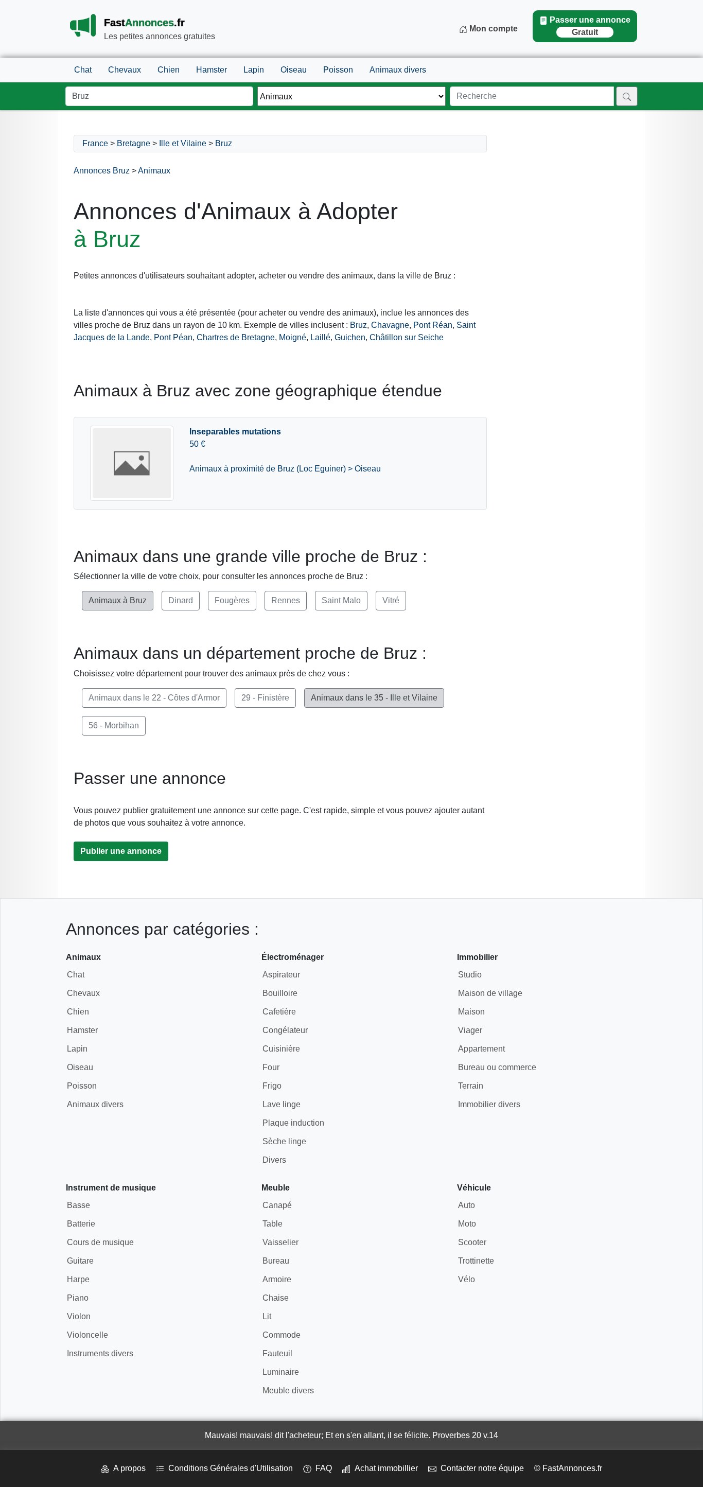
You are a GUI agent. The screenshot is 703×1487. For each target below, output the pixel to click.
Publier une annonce (121, 851)
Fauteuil (277, 1353)
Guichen (350, 337)
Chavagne (390, 325)
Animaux (154, 170)
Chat (83, 69)
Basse (78, 1205)
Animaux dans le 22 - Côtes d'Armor (154, 697)
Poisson (338, 69)
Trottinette (476, 1260)
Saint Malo (341, 600)
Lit (266, 1316)
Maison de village (490, 993)
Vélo (466, 1279)
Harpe (78, 1279)
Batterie (81, 1223)
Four (270, 1067)
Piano (78, 1297)
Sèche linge (284, 1141)
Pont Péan (173, 337)
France (95, 143)
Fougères (232, 600)
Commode (281, 1335)
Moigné (292, 337)
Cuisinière (281, 1048)
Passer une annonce (590, 26)
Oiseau (293, 69)
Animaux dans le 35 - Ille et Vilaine (374, 697)
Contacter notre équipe (480, 1468)
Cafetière (279, 1011)
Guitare (80, 1260)
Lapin (253, 69)
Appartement (481, 1048)
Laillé (320, 337)
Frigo (272, 1085)
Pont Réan (432, 325)
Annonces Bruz (102, 170)
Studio (470, 974)
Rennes (285, 600)
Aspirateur (281, 974)
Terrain (470, 1085)
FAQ (321, 1468)
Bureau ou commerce (497, 1067)
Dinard (180, 600)
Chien (168, 69)
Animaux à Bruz (118, 600)
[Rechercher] (627, 96)
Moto (467, 1223)
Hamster (211, 69)
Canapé (277, 1205)
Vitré (390, 600)
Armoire (276, 1279)
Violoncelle (87, 1335)
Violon (79, 1316)
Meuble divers (288, 1390)
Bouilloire (279, 993)
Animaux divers (398, 69)
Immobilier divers (489, 1104)
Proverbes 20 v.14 (465, 1435)
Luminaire (280, 1372)
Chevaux (124, 69)
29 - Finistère (265, 697)
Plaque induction (293, 1122)
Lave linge (281, 1104)
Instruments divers (100, 1353)
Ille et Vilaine (182, 143)
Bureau (275, 1260)
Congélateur (285, 1030)
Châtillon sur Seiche (407, 337)
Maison (471, 1011)
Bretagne (133, 143)
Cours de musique (100, 1242)
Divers (274, 1160)
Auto (466, 1205)
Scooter (472, 1242)
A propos (127, 1468)
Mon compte (492, 28)
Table (272, 1223)
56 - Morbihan (114, 725)
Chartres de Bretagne (236, 337)
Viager (470, 1030)
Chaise (275, 1297)
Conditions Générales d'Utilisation (228, 1468)
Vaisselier (280, 1242)
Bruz (223, 143)
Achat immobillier (384, 1468)
